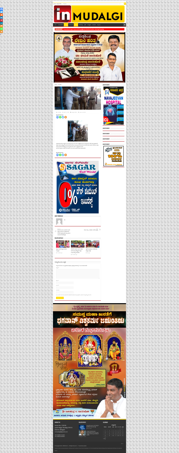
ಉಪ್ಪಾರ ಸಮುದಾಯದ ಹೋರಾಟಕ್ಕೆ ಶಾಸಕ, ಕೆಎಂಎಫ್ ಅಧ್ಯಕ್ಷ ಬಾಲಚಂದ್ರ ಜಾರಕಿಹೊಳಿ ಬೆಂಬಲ (92, 433)
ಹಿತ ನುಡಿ (94, 24)
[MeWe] (1, 23)
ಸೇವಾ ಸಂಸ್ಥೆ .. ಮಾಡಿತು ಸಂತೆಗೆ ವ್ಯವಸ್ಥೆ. (91, 229)
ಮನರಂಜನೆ (71, 24)
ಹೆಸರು (57, 280)
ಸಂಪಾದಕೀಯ (60, 24)
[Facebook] (57, 117)
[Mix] (1, 26)
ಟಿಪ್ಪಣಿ (57, 267)
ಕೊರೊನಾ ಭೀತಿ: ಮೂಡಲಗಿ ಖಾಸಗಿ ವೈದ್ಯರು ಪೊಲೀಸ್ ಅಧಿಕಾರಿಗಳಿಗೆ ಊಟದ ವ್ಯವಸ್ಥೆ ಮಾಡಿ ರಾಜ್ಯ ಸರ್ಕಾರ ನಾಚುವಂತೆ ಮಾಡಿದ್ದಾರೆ (63, 231)
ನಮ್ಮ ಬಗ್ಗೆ (64, 3)
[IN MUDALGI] (89, 14)
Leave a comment (82, 112)
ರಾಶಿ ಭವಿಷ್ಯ (81, 24)
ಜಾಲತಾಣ (57, 290)
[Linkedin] (1, 17)
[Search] (125, 4)
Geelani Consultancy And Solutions (63, 448)
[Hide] (0, 34)
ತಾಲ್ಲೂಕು (65, 24)
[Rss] (121, 443)
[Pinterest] (1, 20)
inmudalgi (59, 112)
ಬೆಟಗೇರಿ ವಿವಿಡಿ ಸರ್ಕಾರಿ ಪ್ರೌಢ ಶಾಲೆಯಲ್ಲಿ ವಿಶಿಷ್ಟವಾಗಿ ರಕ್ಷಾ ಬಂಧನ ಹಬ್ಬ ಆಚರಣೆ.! (77, 250)
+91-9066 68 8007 (60, 436)
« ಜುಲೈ (104, 438)
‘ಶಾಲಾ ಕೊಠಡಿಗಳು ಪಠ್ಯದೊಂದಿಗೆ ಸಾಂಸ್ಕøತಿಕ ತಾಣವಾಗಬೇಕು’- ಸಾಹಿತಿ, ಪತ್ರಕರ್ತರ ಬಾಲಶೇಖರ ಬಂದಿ (80, 29)
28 (118, 435)
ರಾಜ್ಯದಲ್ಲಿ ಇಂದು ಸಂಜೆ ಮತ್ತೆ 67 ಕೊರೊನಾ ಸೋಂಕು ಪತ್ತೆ (92, 426)
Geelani (84, 445)
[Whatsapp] (60, 117)
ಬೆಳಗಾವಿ (75, 24)
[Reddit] (1, 14)
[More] (65, 117)
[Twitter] (63, 117)
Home (55, 24)
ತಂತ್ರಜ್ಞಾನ (89, 24)
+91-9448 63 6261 (60, 435)
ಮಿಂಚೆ (57, 285)
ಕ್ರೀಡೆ (85, 24)
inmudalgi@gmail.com (61, 432)
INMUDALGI (65, 445)
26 (113, 435)
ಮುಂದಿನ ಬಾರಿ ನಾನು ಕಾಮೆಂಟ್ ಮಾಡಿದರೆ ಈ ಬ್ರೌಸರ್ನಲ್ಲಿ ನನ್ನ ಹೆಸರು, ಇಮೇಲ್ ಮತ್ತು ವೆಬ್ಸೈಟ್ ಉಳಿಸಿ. (74, 294)
